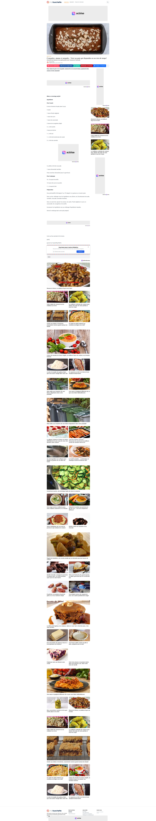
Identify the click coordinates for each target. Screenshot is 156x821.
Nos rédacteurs (86, 812)
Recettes (70, 811)
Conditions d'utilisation (87, 813)
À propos (84, 811)
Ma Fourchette (51, 61)
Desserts (70, 812)
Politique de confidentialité (88, 815)
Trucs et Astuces (72, 813)
